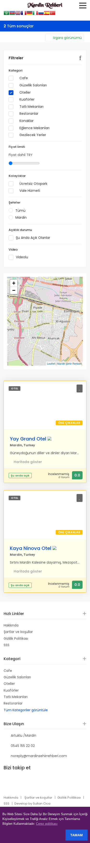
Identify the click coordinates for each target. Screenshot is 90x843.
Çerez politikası (47, 823)
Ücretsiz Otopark (32, 183)
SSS (6, 645)
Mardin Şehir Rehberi (69, 363)
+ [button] (13, 283)
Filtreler (16, 58)
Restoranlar (28, 113)
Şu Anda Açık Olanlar (33, 237)
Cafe (23, 78)
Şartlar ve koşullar (18, 631)
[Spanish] (47, 14)
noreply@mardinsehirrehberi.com (39, 755)
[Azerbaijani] (12, 14)
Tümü (20, 210)
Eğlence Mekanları (33, 128)
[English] (18, 14)
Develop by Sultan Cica (32, 803)
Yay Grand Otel (28, 438)
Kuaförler (26, 99)
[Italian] (35, 14)
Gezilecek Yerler (32, 135)
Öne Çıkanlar (69, 423)
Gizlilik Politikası (16, 638)
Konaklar (26, 121)
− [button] (13, 290)
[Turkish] (52, 14)
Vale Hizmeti (29, 190)
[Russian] (41, 14)
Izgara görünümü (67, 37)
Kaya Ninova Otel (30, 548)
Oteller (24, 92)
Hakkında (11, 625)
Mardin (21, 217)
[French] (24, 14)
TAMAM (76, 835)
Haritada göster (28, 462)
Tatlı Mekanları (30, 106)
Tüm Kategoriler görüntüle (26, 710)
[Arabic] (6, 14)
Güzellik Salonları (32, 85)
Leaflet (51, 363)
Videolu (22, 257)
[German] (29, 14)
